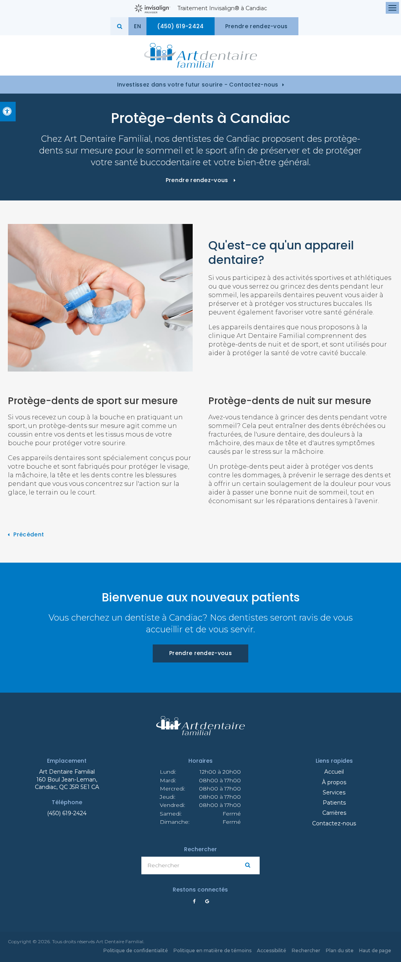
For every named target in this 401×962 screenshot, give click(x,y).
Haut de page (375, 950)
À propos (334, 782)
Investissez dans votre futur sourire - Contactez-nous (197, 84)
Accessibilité (271, 950)
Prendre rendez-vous (200, 653)
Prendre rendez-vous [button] (256, 26)
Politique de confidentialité (135, 950)
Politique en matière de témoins (212, 950)
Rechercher (306, 950)
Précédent (28, 534)
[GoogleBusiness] (205, 901)
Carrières (334, 812)
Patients (334, 802)
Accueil (334, 771)
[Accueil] (200, 55)
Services (334, 792)
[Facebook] (195, 901)
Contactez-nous (334, 823)
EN (137, 26)
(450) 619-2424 (67, 813)
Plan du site (340, 950)
